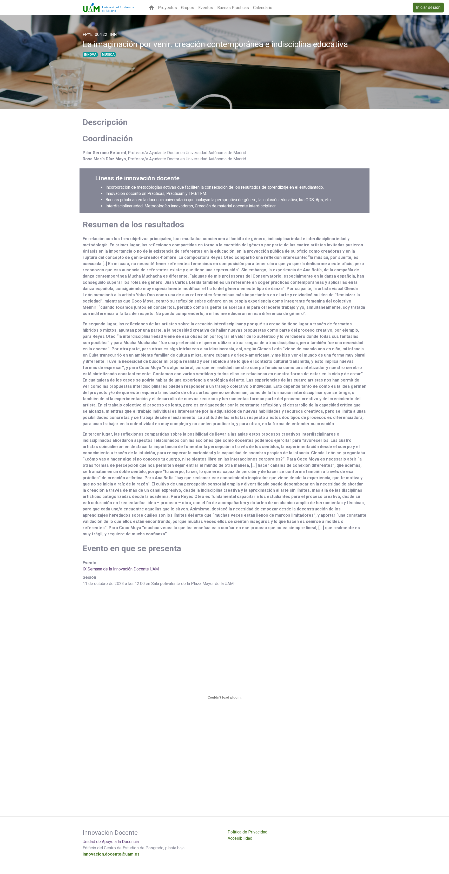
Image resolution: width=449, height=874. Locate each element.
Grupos (187, 7)
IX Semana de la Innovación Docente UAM (121, 569)
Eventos (205, 7)
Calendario (262, 7)
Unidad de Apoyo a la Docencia (111, 841)
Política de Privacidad (247, 832)
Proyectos (167, 7)
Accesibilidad (240, 838)
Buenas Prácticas (233, 7)
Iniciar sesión (428, 7)
